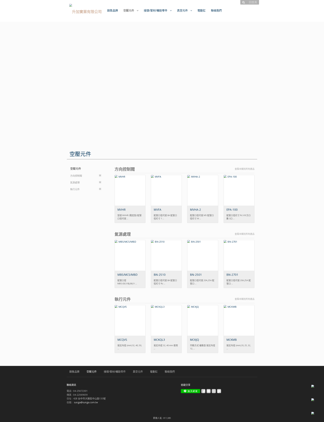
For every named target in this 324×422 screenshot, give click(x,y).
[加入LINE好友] (190, 391)
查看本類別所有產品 (244, 168)
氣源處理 (75, 182)
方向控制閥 (76, 175)
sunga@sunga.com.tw (86, 402)
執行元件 (75, 189)
